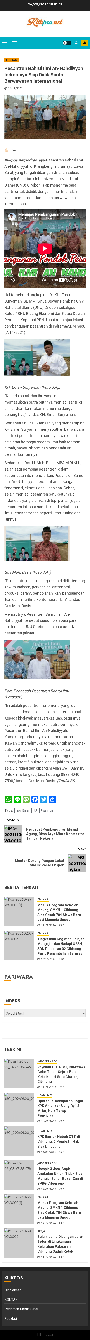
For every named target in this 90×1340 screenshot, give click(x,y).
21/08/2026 (48, 1121)
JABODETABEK (47, 1061)
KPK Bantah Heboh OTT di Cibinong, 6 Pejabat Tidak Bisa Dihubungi (58, 1141)
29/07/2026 (48, 925)
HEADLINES (44, 1095)
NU (35, 810)
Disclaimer (12, 1290)
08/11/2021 (15, 89)
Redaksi (10, 1318)
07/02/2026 (48, 959)
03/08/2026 (48, 1189)
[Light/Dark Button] (67, 43)
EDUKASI (11, 60)
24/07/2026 (48, 1257)
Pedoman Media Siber (21, 1309)
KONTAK (10, 1300)
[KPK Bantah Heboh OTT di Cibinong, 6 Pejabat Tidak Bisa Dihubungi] (19, 1141)
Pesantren (47, 810)
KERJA (41, 1231)
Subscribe (84, 43)
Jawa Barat (22, 810)
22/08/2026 (49, 1087)
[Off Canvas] (4, 42)
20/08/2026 (48, 1152)
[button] (14, 43)
